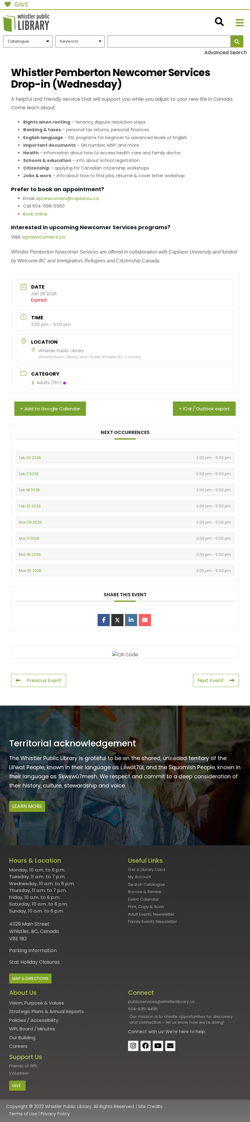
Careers (18, 1046)
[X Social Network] (117, 620)
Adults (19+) (49, 383)
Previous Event (44, 680)
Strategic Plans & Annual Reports (46, 1011)
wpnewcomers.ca (43, 236)
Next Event (210, 680)
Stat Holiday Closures (34, 962)
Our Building (22, 1037)
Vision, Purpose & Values (36, 1003)
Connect (137, 1032)
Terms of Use (23, 1114)
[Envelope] (170, 1046)
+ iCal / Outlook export (204, 408)
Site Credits (150, 1106)
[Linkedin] (131, 620)
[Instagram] (133, 1046)
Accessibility (44, 1020)
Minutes (46, 1029)
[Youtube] (158, 1046)
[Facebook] (146, 1046)
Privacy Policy (55, 1114)
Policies (17, 1020)
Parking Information (33, 950)
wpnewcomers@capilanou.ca (67, 198)
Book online (35, 214)
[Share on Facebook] (104, 620)
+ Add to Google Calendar (50, 408)
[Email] (145, 620)
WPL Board (21, 1029)
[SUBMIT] (237, 41)
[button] (239, 22)
